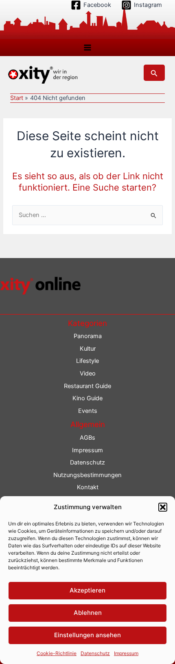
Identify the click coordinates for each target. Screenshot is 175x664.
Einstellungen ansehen (87, 635)
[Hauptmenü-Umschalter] (87, 47)
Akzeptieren (87, 590)
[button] (163, 507)
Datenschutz (95, 653)
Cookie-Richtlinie (57, 653)
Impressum (126, 653)
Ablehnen (88, 612)
